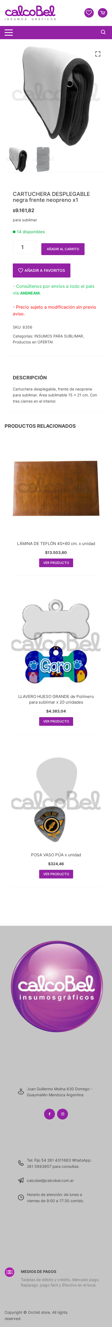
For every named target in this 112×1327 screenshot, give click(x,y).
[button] (98, 54)
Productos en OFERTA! (33, 342)
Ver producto (56, 563)
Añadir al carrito (63, 249)
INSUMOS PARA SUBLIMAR (58, 336)
